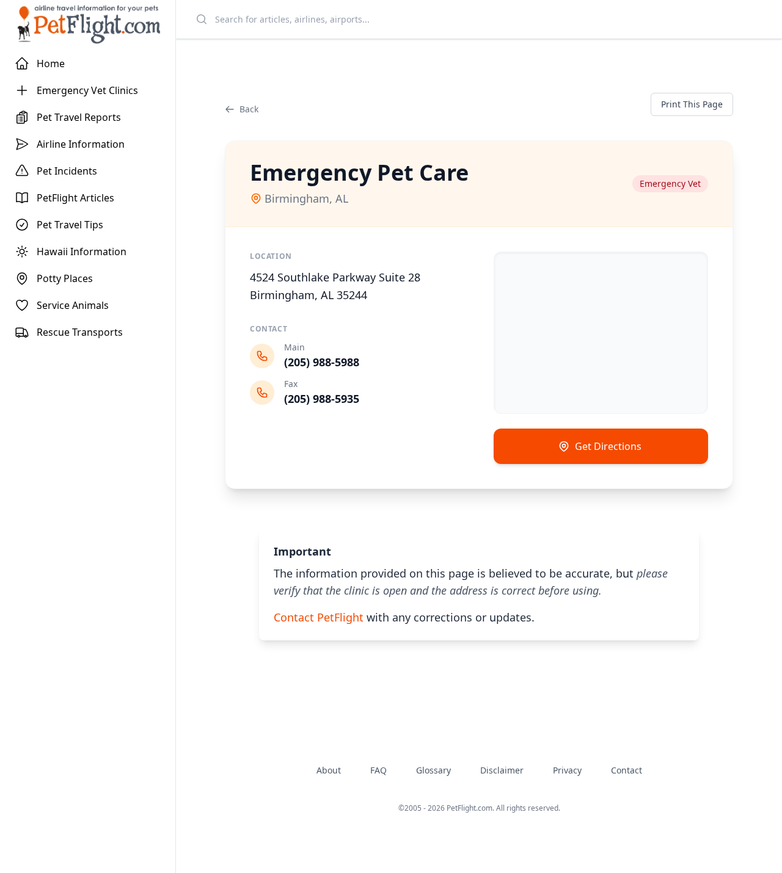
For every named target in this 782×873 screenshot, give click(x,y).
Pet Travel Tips (70, 224)
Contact (626, 770)
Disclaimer (502, 770)
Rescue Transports (80, 332)
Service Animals (73, 305)
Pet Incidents (67, 171)
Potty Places (65, 278)
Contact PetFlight (319, 617)
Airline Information (81, 144)
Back (248, 109)
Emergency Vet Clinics (87, 90)
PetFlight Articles (75, 198)
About (328, 770)
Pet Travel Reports (79, 117)
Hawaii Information (81, 251)
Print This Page (692, 104)
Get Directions (608, 446)
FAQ (378, 770)
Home (51, 63)
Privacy (567, 770)
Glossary (433, 770)
